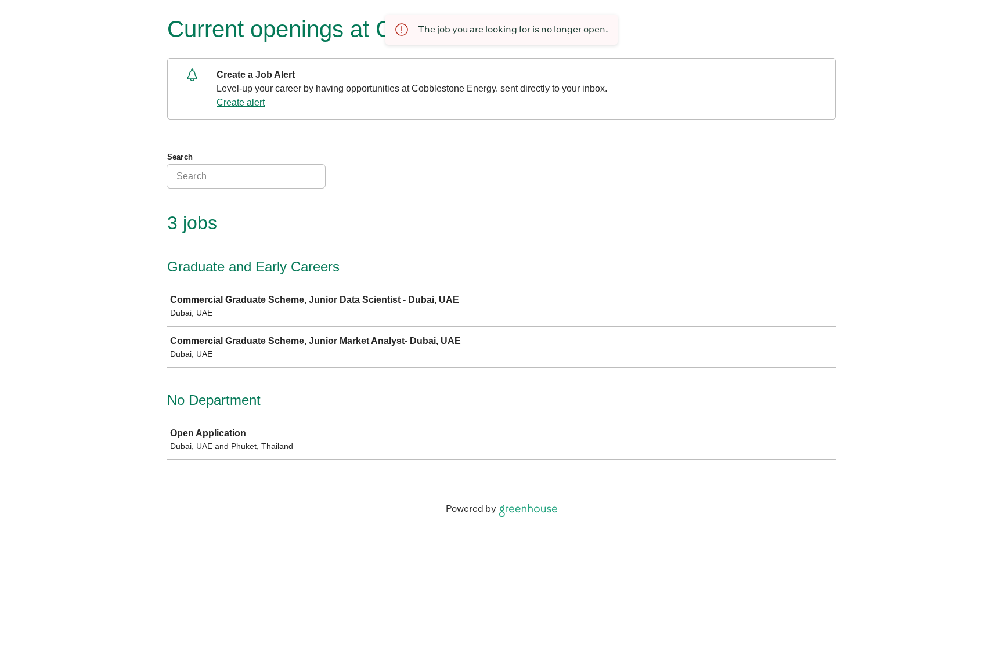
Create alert (241, 102)
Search (180, 157)
